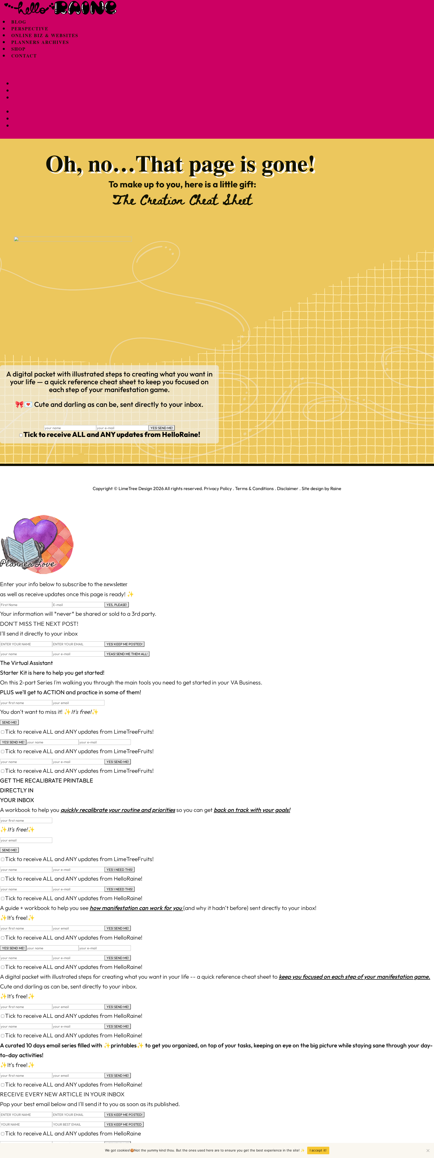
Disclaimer (287, 488)
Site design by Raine (321, 488)
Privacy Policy (218, 488)
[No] (427, 1150)
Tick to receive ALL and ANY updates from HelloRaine (73, 1133)
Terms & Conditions (254, 488)
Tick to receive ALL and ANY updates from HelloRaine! (111, 434)
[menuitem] (18, 22)
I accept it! (318, 1150)
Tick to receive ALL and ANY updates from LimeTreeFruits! (79, 731)
